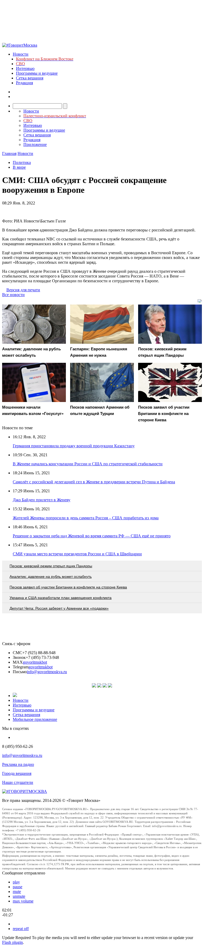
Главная (9, 153)
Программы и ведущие (37, 73)
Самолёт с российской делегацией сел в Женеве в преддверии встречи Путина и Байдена (94, 482)
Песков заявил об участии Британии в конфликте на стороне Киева (68, 587)
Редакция (24, 83)
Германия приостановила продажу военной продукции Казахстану (74, 446)
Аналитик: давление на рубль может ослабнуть (51, 576)
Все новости (13, 294)
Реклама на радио (18, 764)
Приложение (35, 144)
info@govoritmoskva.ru (47, 671)
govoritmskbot (35, 662)
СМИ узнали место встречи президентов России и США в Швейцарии (77, 554)
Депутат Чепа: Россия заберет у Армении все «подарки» (59, 608)
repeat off (21, 928)
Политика (22, 162)
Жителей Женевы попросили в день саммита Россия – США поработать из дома (86, 518)
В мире (19, 167)
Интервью (25, 68)
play (16, 882)
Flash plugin (12, 942)
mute (17, 891)
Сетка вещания (29, 78)
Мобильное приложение (35, 719)
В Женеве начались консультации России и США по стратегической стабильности (88, 464)
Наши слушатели (17, 782)
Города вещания (16, 773)
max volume (23, 901)
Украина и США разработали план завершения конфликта (61, 598)
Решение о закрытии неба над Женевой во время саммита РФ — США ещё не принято (92, 536)
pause (17, 887)
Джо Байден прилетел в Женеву (41, 500)
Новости (20, 54)
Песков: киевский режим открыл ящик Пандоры (51, 566)
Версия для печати (23, 290)
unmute (19, 896)
